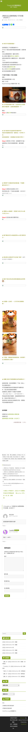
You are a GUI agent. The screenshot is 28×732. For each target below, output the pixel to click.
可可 (22, 455)
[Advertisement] (14, 438)
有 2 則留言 (20, 20)
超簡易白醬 (12, 67)
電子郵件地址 (7, 581)
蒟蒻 (16, 458)
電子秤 (9, 113)
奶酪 (11, 457)
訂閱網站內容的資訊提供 (8, 705)
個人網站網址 (7, 588)
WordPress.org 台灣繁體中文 (9, 711)
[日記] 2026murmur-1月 (14, 676)
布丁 (19, 457)
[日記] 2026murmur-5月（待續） (10, 650)
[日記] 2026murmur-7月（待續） (10, 644)
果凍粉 (12, 458)
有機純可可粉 (7, 458)
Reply (4, 525)
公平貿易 (19, 455)
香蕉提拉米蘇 (20, 104)
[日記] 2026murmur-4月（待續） (10, 653)
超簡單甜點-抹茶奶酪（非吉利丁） (11, 418)
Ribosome (22, 718)
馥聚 (7, 460)
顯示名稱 (6, 574)
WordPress (23, 724)
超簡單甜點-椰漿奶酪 (13, 414)
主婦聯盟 (14, 455)
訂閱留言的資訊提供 (7, 708)
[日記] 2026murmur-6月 (8, 647)
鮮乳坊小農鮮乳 (14, 56)
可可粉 (7, 457)
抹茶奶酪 (9, 69)
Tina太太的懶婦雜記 (14, 5)
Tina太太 (5, 20)
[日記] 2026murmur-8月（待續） (10, 642)
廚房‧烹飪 (6, 455)
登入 (3, 703)
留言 (5, 556)
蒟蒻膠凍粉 (20, 458)
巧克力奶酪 (15, 457)
